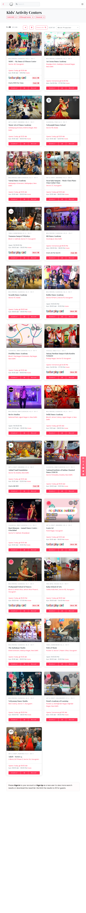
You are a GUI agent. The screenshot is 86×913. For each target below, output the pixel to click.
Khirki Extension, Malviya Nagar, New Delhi (23, 651)
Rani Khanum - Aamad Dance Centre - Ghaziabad (23, 529)
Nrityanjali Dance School (55, 125)
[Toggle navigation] (82, 4)
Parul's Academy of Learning (57, 701)
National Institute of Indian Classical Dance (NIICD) (60, 471)
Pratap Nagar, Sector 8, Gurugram (58, 358)
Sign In (17, 785)
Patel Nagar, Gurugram (54, 531)
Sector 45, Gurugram (16, 64)
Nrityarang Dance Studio (18, 701)
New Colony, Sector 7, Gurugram (20, 704)
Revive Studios (14, 414)
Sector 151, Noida (52, 128)
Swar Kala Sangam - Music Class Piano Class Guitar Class (61, 181)
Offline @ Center (25, 17)
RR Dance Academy (53, 236)
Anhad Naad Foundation (17, 470)
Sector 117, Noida (14, 298)
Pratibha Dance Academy (18, 353)
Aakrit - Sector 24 (15, 757)
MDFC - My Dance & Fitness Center (22, 61)
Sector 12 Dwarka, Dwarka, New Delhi (59, 475)
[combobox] (67, 28)
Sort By (52, 27)
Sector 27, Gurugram (54, 185)
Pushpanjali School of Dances (19, 587)
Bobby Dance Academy (55, 295)
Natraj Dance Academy (17, 180)
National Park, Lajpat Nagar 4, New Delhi (22, 417)
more (28, 73)
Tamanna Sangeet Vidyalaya (19, 236)
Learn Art (50, 528)
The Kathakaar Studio (16, 648)
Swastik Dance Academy (17, 295)
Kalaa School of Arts (54, 587)
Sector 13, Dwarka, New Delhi (18, 473)
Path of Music (51, 648)
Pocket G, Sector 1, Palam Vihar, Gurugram (61, 651)
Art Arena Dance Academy (56, 61)
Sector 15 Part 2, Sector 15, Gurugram (59, 298)
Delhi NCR (11, 17)
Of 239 (14, 27)
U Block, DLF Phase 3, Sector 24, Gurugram (23, 759)
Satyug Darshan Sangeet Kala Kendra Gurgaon (60, 354)
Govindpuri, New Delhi (54, 239)
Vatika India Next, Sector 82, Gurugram (60, 589)
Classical (39, 17)
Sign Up (39, 785)
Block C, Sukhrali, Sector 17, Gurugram (22, 239)
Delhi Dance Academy (54, 414)
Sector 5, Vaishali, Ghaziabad (18, 533)
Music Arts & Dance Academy (19, 125)
